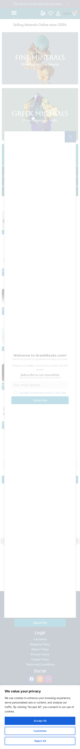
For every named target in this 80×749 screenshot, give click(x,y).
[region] (40, 717)
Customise (40, 730)
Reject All (40, 740)
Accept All (40, 720)
